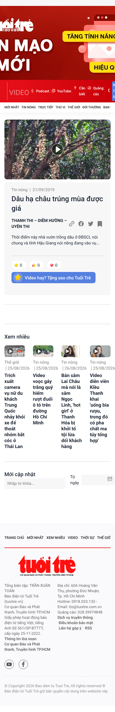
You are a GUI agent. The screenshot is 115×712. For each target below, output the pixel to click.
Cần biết (82, 91)
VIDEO (19, 92)
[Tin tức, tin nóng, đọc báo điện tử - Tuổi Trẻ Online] (5, 91)
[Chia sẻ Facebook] (81, 223)
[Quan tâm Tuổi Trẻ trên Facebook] (23, 664)
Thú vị (60, 107)
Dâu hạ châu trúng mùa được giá (57, 203)
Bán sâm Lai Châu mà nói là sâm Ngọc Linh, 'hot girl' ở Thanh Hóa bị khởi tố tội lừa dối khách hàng (71, 411)
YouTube (64, 91)
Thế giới (74, 107)
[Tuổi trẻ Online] (47, 565)
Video (73, 538)
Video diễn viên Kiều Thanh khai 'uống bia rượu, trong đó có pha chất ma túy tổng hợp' (99, 408)
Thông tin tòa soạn (20, 639)
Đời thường (92, 107)
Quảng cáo (98, 91)
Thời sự (87, 538)
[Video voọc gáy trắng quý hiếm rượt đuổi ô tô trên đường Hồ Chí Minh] (43, 351)
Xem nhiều (16, 337)
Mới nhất (11, 107)
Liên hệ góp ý (70, 628)
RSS (88, 628)
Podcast (42, 91)
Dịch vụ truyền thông (75, 618)
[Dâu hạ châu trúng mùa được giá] (57, 149)
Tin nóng (29, 107)
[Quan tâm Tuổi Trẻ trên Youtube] (9, 664)
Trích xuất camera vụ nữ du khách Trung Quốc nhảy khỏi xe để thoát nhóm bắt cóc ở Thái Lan (14, 411)
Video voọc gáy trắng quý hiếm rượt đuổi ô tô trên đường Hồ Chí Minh (43, 399)
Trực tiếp (45, 107)
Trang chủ (14, 538)
